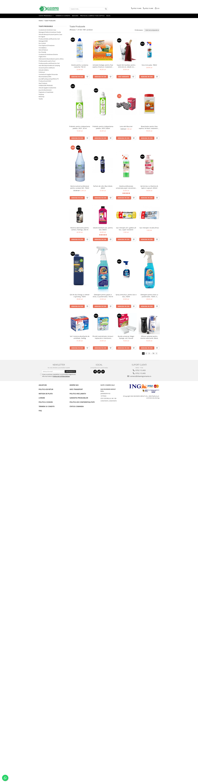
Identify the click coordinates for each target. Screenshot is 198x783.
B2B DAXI (75, 16)
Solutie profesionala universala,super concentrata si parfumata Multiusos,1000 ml (126, 187)
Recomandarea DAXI (45, 77)
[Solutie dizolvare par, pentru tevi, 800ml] (102, 215)
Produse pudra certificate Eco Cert (49, 63)
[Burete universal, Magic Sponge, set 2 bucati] (126, 323)
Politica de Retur (46, 389)
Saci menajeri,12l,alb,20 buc (149, 228)
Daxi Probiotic (43, 83)
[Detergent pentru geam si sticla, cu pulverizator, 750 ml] (102, 269)
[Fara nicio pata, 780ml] (149, 50)
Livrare (42, 398)
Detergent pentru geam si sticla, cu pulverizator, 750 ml (103, 296)
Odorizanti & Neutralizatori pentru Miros (51, 59)
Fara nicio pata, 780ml (149, 65)
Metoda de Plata (46, 394)
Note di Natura (43, 50)
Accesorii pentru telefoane (47, 68)
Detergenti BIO (43, 41)
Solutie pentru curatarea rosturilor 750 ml (79, 66)
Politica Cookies (46, 402)
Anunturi (43, 385)
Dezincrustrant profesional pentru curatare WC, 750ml (79, 187)
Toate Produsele (45, 16)
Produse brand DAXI (45, 81)
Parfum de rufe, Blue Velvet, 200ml (103, 187)
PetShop (41, 94)
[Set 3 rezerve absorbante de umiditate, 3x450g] (79, 324)
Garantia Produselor (79, 398)
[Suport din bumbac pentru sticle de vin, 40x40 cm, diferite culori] (126, 50)
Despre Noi (74, 385)
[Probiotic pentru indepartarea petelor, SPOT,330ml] (102, 104)
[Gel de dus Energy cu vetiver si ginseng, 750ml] (79, 269)
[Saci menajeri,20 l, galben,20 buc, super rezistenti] (126, 215)
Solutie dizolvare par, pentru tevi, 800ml (103, 229)
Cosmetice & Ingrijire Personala (48, 74)
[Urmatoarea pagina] (156, 353)
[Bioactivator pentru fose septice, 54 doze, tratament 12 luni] (149, 104)
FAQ (40, 411)
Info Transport (76, 389)
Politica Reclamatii (78, 394)
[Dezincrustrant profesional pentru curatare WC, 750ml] (79, 164)
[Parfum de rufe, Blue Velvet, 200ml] (102, 164)
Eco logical (42, 37)
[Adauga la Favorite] (87, 76)
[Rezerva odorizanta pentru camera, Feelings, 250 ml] (79, 215)
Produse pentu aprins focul (47, 61)
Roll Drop (41, 97)
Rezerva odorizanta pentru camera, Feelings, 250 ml (79, 229)
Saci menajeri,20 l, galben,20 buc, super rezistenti (126, 229)
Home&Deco (43, 48)
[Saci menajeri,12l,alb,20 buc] (149, 215)
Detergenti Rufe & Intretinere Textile (50, 32)
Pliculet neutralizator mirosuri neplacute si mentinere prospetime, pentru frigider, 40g (103, 337)
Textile (41, 99)
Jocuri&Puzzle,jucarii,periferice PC (49, 79)
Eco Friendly (42, 52)
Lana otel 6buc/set (126, 126)
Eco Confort (42, 43)
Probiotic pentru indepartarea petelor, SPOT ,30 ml (79, 127)
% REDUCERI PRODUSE (46, 85)
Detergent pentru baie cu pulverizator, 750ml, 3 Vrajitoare (149, 296)
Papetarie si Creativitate (46, 92)
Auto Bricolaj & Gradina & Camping (49, 65)
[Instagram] (103, 371)
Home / (41, 21)
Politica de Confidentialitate (61, 376)
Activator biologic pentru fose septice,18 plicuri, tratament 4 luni (103, 66)
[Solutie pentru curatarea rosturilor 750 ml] (79, 50)
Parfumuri (42, 72)
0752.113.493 (140, 370)
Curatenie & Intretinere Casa (47, 30)
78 (153, 353)
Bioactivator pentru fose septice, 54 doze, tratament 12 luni (149, 127)
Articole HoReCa (44, 70)
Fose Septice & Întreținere (46, 45)
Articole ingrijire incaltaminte (47, 88)
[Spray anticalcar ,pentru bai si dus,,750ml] (126, 269)
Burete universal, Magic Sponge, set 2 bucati (126, 337)
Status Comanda (77, 406)
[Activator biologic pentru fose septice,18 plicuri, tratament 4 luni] (102, 50)
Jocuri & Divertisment (45, 90)
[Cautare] (106, 9)
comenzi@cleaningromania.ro (140, 376)
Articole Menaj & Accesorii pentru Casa (50, 34)
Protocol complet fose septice (92, 16)
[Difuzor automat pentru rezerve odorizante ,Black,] (149, 323)
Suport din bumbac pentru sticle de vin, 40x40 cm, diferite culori (126, 66)
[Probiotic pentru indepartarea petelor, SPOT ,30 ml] (79, 104)
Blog (108, 16)
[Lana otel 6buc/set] (126, 104)
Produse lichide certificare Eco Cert (49, 39)
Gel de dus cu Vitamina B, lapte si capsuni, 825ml (149, 187)
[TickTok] (99, 371)
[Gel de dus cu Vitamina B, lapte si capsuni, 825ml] (149, 164)
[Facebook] (95, 371)
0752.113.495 (140, 373)
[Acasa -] (49, 9)
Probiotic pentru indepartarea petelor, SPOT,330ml (103, 127)
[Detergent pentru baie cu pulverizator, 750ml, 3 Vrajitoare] (149, 269)
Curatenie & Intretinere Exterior (48, 54)
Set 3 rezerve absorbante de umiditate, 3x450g (79, 337)
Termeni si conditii (62, 16)
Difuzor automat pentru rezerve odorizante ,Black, (149, 337)
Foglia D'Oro (42, 57)
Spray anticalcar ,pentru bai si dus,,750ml (126, 296)
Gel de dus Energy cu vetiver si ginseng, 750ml (80, 296)
